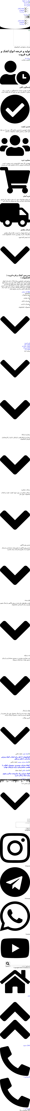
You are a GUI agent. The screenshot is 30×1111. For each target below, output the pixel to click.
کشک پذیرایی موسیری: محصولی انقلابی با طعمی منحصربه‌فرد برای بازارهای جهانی (16, 766)
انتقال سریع (27, 1045)
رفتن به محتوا (26, 0)
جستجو (28, 966)
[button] (15, 4)
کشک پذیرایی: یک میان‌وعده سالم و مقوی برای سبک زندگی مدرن (16, 774)
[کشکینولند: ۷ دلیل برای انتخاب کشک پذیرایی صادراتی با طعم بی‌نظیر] (26, 754)
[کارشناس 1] (15, 1107)
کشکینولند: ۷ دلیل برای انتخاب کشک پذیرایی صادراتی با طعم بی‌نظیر (15, 758)
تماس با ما (27, 5)
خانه (29, 996)
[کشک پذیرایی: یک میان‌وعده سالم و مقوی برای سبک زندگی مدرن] (26, 770)
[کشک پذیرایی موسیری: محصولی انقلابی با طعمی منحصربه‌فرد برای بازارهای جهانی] (24, 762)
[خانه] (15, 994)
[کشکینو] (27, 2)
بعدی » (22, 778)
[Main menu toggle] (27, 16)
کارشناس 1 (27, 1108)
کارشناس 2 (27, 1077)
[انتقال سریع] (15, 1043)
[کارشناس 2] (15, 1075)
